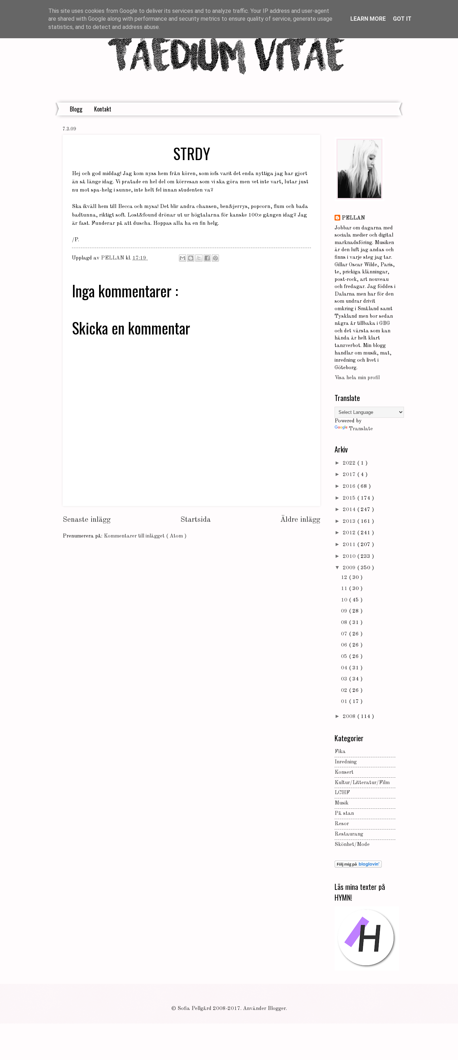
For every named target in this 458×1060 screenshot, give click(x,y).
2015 (350, 498)
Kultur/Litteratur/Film (362, 783)
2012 (350, 533)
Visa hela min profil (357, 378)
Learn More (368, 18)
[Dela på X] (199, 258)
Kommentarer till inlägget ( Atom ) (145, 536)
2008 (350, 716)
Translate (361, 429)
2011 (350, 545)
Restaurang (349, 834)
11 (345, 588)
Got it (402, 18)
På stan (344, 813)
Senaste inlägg (87, 520)
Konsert (344, 772)
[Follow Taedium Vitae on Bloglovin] (358, 866)
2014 (350, 509)
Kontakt (102, 109)
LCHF (342, 793)
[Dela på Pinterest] (215, 258)
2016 (350, 486)
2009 (350, 568)
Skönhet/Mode (352, 844)
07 (345, 634)
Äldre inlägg (300, 520)
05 (345, 656)
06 (345, 645)
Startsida (195, 520)
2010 (350, 556)
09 (345, 611)
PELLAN (353, 218)
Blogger (277, 1008)
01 (345, 701)
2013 (350, 521)
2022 (350, 463)
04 (345, 668)
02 (345, 690)
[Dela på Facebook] (207, 258)
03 (345, 679)
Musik (342, 803)
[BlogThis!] (190, 258)
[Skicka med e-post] (182, 258)
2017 (350, 474)
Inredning (346, 762)
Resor (342, 824)
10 (345, 600)
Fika (340, 751)
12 (345, 577)
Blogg (76, 109)
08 (345, 622)
